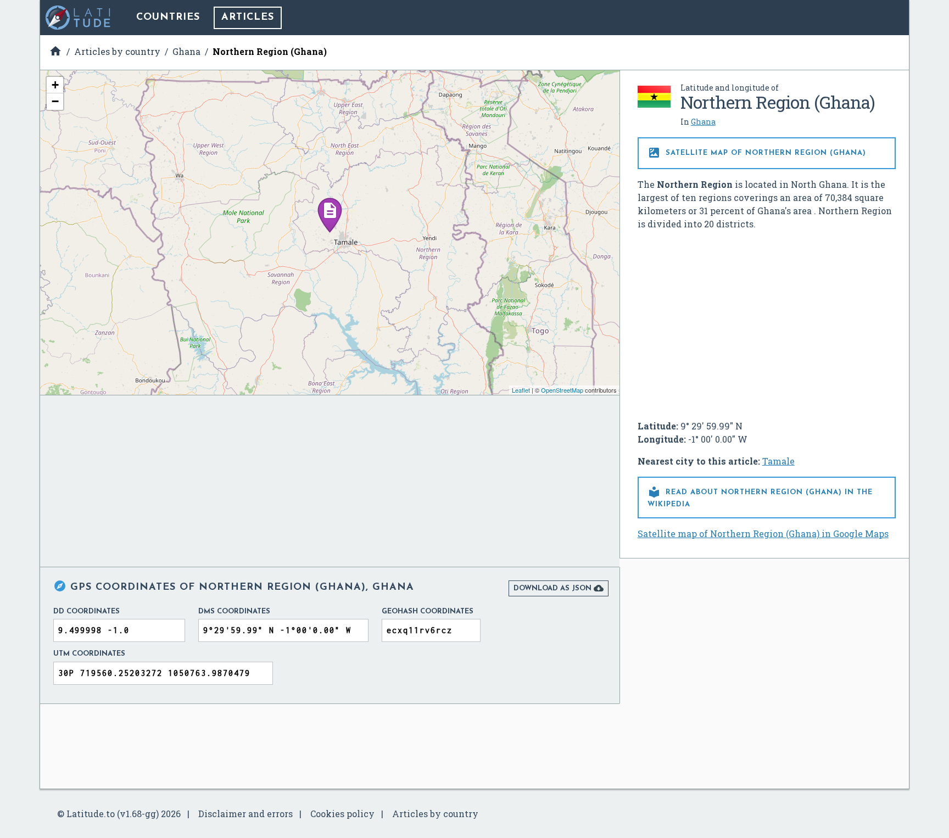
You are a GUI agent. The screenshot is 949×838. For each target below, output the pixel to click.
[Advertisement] (766, 321)
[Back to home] (78, 17)
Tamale (778, 461)
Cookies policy (342, 813)
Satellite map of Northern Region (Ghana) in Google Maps (763, 533)
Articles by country (435, 813)
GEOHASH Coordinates (427, 611)
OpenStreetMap (562, 390)
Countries (168, 18)
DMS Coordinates (234, 611)
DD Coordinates (86, 611)
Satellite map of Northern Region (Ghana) (756, 152)
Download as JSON (558, 588)
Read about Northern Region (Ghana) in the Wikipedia (760, 496)
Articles (247, 18)
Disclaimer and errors (245, 813)
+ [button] (55, 85)
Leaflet (521, 390)
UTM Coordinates (89, 653)
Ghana (703, 121)
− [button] (55, 101)
